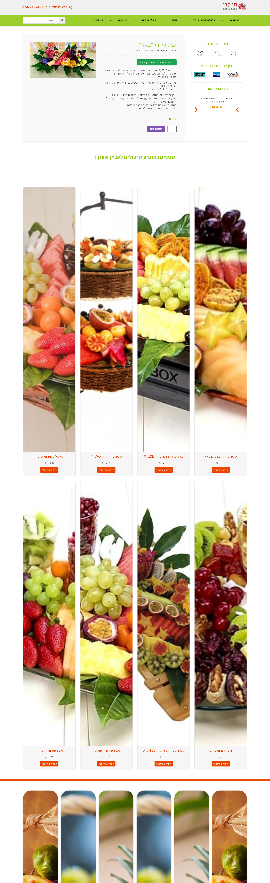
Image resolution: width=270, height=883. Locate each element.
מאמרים (122, 20)
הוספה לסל (156, 129)
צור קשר (98, 20)
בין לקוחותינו (149, 20)
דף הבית (234, 20)
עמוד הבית (171, 50)
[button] (196, 110)
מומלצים (160, 50)
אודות (174, 20)
